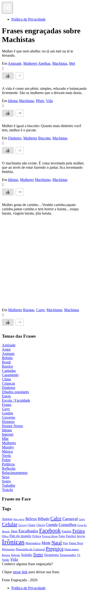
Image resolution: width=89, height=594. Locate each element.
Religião (15, 555)
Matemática (33, 543)
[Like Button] (8, 75)
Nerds (6, 456)
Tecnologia (51, 555)
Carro (40, 310)
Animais (8, 354)
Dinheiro (14, 138)
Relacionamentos (15, 473)
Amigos (7, 519)
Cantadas (9, 371)
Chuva (40, 525)
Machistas (59, 63)
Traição (7, 490)
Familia (66, 531)
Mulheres (30, 63)
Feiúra (78, 530)
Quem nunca (71, 549)
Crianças (8, 383)
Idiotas (13, 101)
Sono (38, 554)
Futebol (71, 536)
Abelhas (44, 63)
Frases (6, 405)
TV (78, 555)
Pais (65, 543)
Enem (6, 396)
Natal (57, 542)
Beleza (31, 519)
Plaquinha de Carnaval (30, 549)
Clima (6, 379)
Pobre (6, 460)
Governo (8, 417)
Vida (49, 101)
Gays (6, 409)
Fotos (62, 536)
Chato (31, 525)
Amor (6, 349)
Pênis (40, 101)
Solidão (26, 555)
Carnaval (70, 518)
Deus (14, 531)
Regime (6, 555)
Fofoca (36, 536)
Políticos (8, 464)
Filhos (5, 536)
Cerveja (22, 525)
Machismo (43, 180)
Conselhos (67, 524)
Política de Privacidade (28, 19)
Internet (7, 434)
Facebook (50, 530)
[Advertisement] (44, 263)
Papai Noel (76, 543)
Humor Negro (12, 426)
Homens (8, 422)
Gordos (7, 413)
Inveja (81, 536)
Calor (55, 518)
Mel (72, 63)
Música (7, 451)
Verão (5, 559)
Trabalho (8, 485)
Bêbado (43, 519)
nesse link (20, 572)
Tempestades (68, 555)
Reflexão (8, 468)
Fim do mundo (20, 536)
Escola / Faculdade (16, 400)
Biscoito (44, 138)
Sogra (6, 481)
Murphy (8, 447)
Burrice (7, 366)
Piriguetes (8, 549)
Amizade (14, 63)
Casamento (10, 375)
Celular (9, 524)
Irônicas (13, 542)
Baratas (28, 310)
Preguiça (54, 548)
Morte (46, 543)
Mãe (5, 439)
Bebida (7, 358)
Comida (52, 525)
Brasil (6, 362)
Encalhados (28, 531)
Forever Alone (50, 536)
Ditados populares (15, 392)
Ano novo (18, 519)
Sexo (5, 477)
